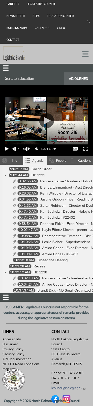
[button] (46, 203)
